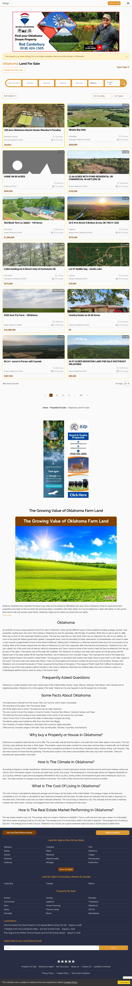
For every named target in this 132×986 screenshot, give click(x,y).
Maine (48, 851)
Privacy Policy (48, 973)
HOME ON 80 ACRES (14, 176)
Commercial (9, 902)
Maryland (50, 855)
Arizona (7, 855)
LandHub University (102, 967)
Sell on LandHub (113, 833)
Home (45, 408)
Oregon (91, 855)
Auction (7, 898)
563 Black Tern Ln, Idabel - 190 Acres (23, 222)
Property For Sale (29, 967)
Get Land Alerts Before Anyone (19, 833)
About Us (75, 967)
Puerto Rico (93, 862)
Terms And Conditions (81, 973)
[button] (45, 395)
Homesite (8, 913)
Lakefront (50, 902)
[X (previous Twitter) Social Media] (59, 961)
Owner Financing (53, 906)
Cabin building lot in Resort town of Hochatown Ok (30, 269)
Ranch (48, 913)
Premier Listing (52, 909)
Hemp (6, 909)
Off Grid (91, 909)
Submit (113, 948)
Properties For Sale (58, 408)
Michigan (50, 862)
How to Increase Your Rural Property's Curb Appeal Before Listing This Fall (35, 925)
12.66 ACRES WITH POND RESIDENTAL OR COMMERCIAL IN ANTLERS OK (91, 178)
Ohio (90, 847)
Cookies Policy (70, 982)
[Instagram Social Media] (62, 961)
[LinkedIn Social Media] (73, 961)
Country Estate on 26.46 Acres (84, 315)
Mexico (91, 883)
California (8, 862)
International (93, 913)
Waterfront (93, 906)
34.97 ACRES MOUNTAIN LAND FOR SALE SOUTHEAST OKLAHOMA (97, 362)
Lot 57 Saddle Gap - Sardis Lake (85, 269)
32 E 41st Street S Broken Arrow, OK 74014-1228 (94, 222)
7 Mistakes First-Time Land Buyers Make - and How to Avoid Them (32, 929)
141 (81, 395)
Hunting (49, 898)
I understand (124, 982)
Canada (49, 883)
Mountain (92, 898)
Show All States (66, 869)
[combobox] (106, 83)
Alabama (8, 847)
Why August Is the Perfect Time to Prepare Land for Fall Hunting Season (34, 933)
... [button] (75, 395)
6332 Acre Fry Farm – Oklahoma (21, 315)
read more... (8, 615)
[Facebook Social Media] (66, 961)
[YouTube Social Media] (69, 961)
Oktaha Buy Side (77, 129)
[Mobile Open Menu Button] (128, 3)
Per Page (119, 384)
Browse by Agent (46, 967)
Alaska (7, 851)
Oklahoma (92, 851)
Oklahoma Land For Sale (78, 408)
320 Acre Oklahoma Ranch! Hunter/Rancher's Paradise (32, 130)
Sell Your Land (114, 3)
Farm (6, 906)
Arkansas (8, 859)
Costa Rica (8, 883)
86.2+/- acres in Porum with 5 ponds (23, 361)
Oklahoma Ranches (13, 70)
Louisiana (50, 847)
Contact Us (86, 967)
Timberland (93, 902)
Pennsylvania (94, 859)
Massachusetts (52, 859)
